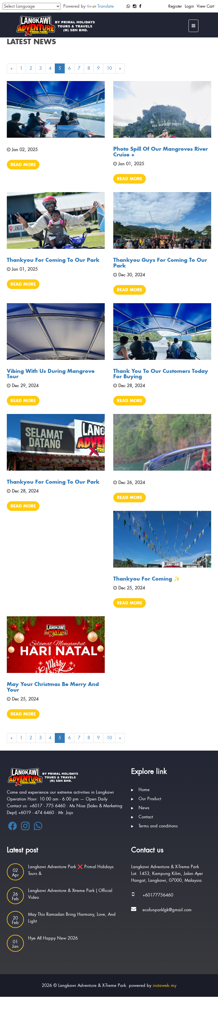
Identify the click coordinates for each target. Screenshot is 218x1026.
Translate (105, 6)
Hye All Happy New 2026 (53, 938)
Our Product (150, 799)
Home (144, 790)
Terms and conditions (158, 826)
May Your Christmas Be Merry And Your (53, 687)
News (144, 808)
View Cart (205, 6)
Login (189, 6)
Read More (23, 164)
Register (175, 6)
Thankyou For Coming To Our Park (53, 259)
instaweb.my (164, 985)
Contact (146, 817)
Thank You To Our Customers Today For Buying (160, 374)
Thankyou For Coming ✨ (146, 578)
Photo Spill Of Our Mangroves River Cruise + (160, 151)
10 (109, 68)
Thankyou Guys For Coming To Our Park (160, 262)
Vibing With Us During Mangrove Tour (51, 374)
